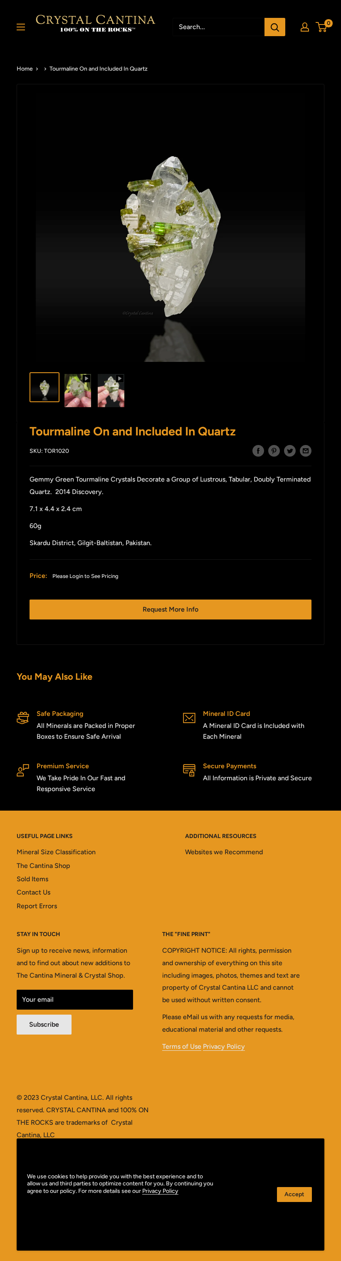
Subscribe (44, 1024)
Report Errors (37, 906)
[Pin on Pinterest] (274, 450)
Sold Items (32, 879)
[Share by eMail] (305, 450)
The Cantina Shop (43, 866)
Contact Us (33, 892)
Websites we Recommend (224, 852)
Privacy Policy (224, 1046)
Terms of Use (181, 1046)
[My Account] (305, 27)
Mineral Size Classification (56, 852)
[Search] (274, 27)
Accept (294, 1194)
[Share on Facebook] (258, 450)
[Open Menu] (21, 27)
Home (25, 68)
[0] (321, 27)
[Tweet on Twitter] (290, 450)
